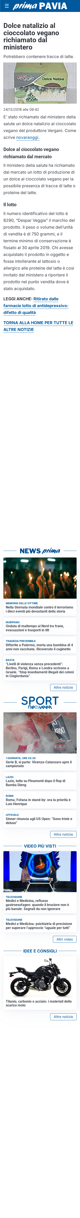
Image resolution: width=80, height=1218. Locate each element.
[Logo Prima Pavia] (40, 6)
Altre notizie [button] (63, 687)
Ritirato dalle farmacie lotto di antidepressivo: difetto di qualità (35, 305)
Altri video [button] (65, 939)
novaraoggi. (28, 137)
